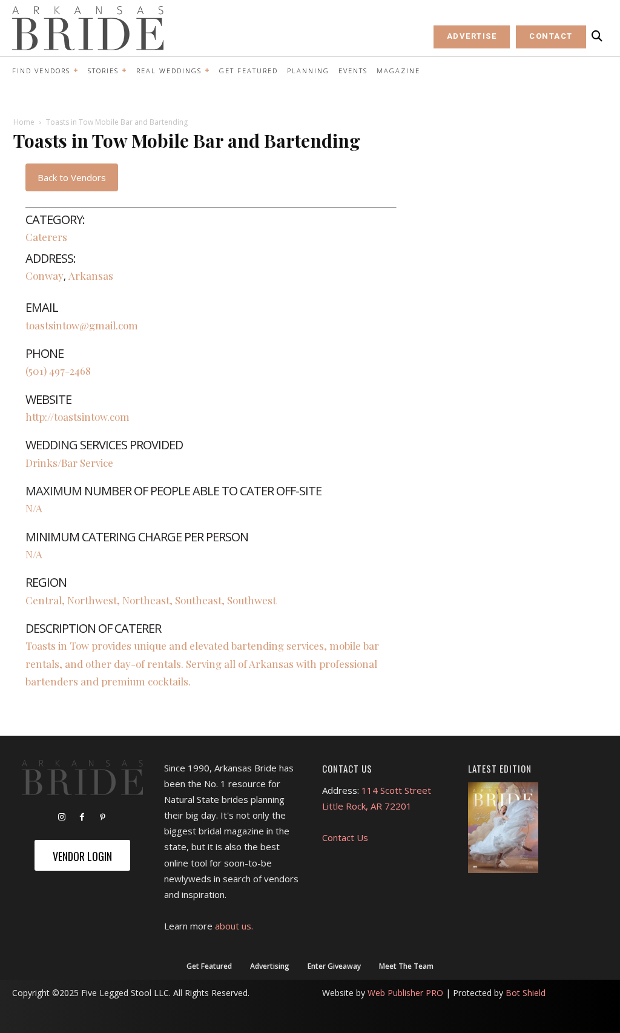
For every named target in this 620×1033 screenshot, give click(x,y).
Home (24, 122)
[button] (597, 36)
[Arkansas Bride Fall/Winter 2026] (503, 827)
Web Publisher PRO (405, 992)
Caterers (46, 236)
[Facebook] (82, 817)
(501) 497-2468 (58, 370)
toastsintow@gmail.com (81, 325)
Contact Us (345, 837)
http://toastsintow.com (77, 416)
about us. (234, 926)
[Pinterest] (102, 817)
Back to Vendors (72, 177)
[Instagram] (61, 817)
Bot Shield (526, 992)
